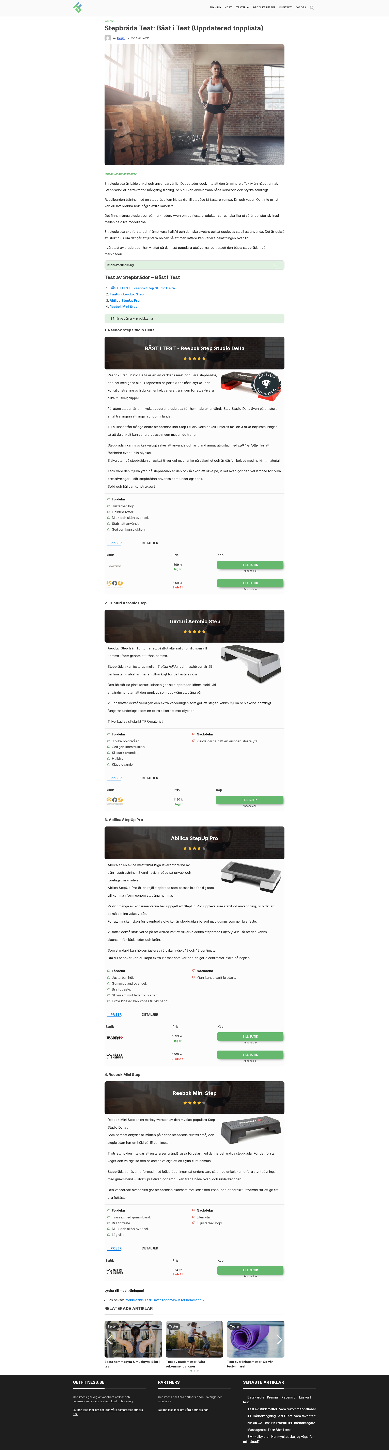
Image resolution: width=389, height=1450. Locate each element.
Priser (116, 543)
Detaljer (150, 543)
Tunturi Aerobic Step (127, 294)
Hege (121, 38)
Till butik (250, 565)
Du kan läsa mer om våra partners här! (183, 1409)
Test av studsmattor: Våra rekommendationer (281, 1409)
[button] (191, 1371)
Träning (215, 7)
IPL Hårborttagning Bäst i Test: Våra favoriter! (281, 1416)
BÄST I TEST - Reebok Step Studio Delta (142, 288)
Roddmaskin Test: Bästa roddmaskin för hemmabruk (164, 1300)
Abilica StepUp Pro (125, 300)
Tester (241, 7)
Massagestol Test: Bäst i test (269, 1430)
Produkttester (264, 7)
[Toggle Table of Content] (275, 265)
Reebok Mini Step (124, 307)
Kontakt (285, 7)
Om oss (301, 7)
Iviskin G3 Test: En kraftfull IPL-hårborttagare (281, 1423)
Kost (228, 7)
